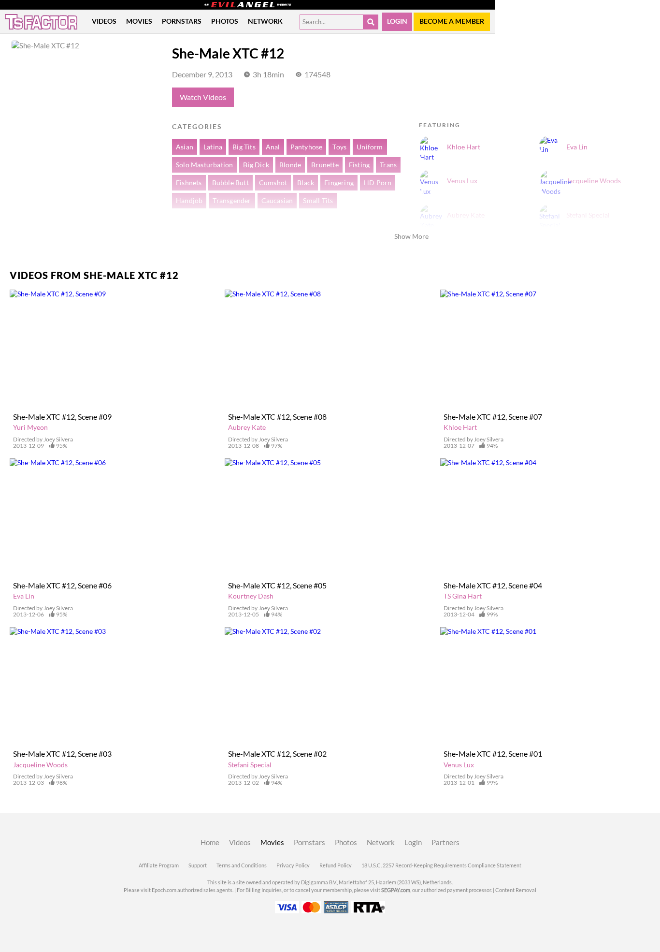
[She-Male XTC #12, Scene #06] (115, 517)
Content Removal (515, 890)
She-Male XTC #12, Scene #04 (493, 585)
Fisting (359, 165)
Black (305, 183)
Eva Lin (23, 596)
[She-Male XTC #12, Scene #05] (330, 517)
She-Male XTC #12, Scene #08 (277, 416)
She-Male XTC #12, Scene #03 (62, 753)
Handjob (189, 201)
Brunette (325, 165)
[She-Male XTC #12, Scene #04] (545, 517)
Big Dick (256, 165)
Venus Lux (459, 765)
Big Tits (244, 147)
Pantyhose (306, 147)
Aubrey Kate (247, 427)
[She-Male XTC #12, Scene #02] (330, 686)
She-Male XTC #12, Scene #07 (493, 416)
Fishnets (189, 183)
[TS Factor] (41, 22)
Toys (339, 147)
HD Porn (377, 183)
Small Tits (318, 201)
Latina (212, 147)
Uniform (370, 147)
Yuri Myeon (30, 427)
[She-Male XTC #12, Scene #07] (545, 349)
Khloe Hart (460, 427)
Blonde (290, 165)
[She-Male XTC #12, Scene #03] (115, 686)
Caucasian (277, 201)
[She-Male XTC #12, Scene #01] (545, 686)
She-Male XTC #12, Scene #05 (277, 585)
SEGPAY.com (395, 890)
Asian (184, 147)
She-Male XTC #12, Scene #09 (62, 416)
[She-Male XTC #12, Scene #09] (115, 349)
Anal (273, 147)
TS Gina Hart (463, 596)
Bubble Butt (230, 183)
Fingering (339, 183)
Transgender (232, 201)
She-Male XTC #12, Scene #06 (62, 585)
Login (397, 21)
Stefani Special (250, 765)
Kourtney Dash (250, 596)
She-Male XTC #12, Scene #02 (277, 753)
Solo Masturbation (204, 165)
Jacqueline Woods (40, 765)
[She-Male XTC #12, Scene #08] (330, 349)
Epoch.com (164, 890)
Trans (388, 165)
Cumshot (273, 183)
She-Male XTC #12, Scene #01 (493, 753)
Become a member (451, 21)
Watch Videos (203, 97)
